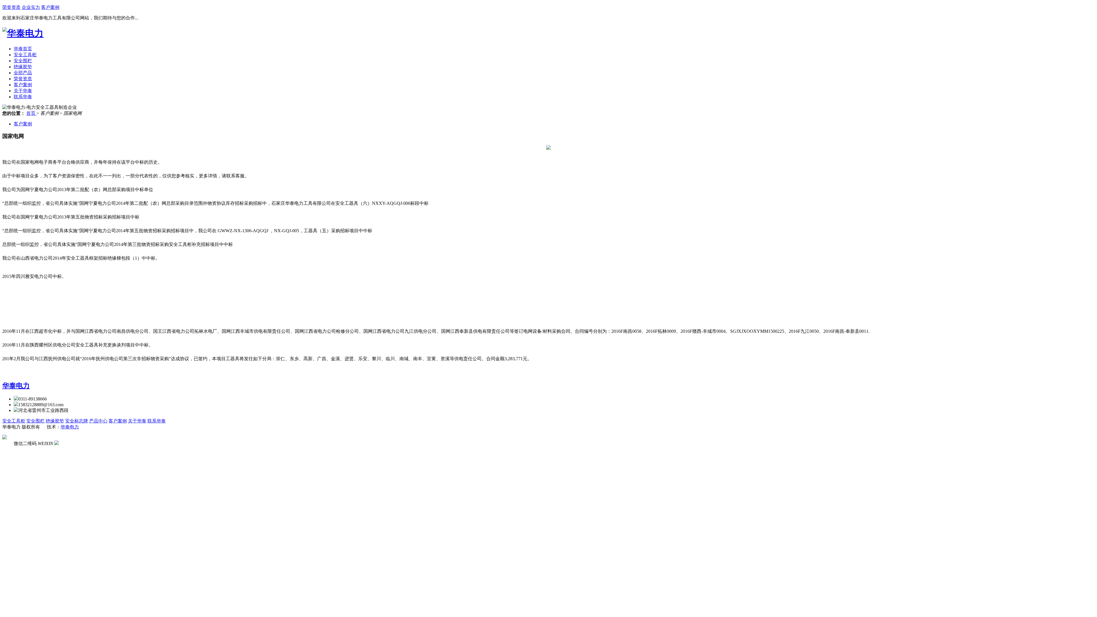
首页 (31, 113)
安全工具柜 (25, 54)
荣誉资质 (11, 7)
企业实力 (31, 7)
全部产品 (23, 72)
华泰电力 (16, 385)
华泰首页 (23, 48)
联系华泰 (23, 96)
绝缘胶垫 (23, 66)
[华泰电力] (22, 33)
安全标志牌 (76, 420)
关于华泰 (23, 90)
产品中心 (98, 420)
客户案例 (50, 7)
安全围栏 (23, 60)
